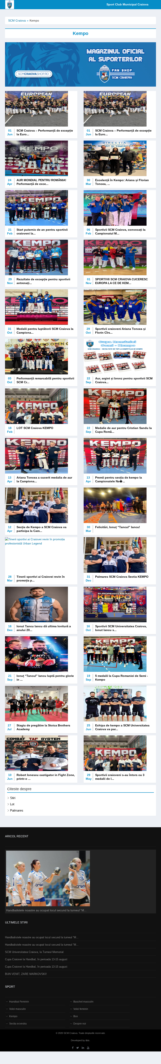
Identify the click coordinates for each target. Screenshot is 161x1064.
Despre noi (79, 1023)
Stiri (12, 798)
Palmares (16, 810)
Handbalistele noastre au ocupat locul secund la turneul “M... (42, 937)
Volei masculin (17, 1009)
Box (75, 1016)
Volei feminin (80, 1009)
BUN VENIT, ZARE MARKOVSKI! (26, 974)
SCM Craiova (17, 20)
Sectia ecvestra (18, 1023)
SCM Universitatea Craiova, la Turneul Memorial (34, 952)
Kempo (13, 1016)
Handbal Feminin (19, 1001)
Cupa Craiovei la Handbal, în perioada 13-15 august (36, 959)
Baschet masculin (83, 1001)
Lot (12, 804)
